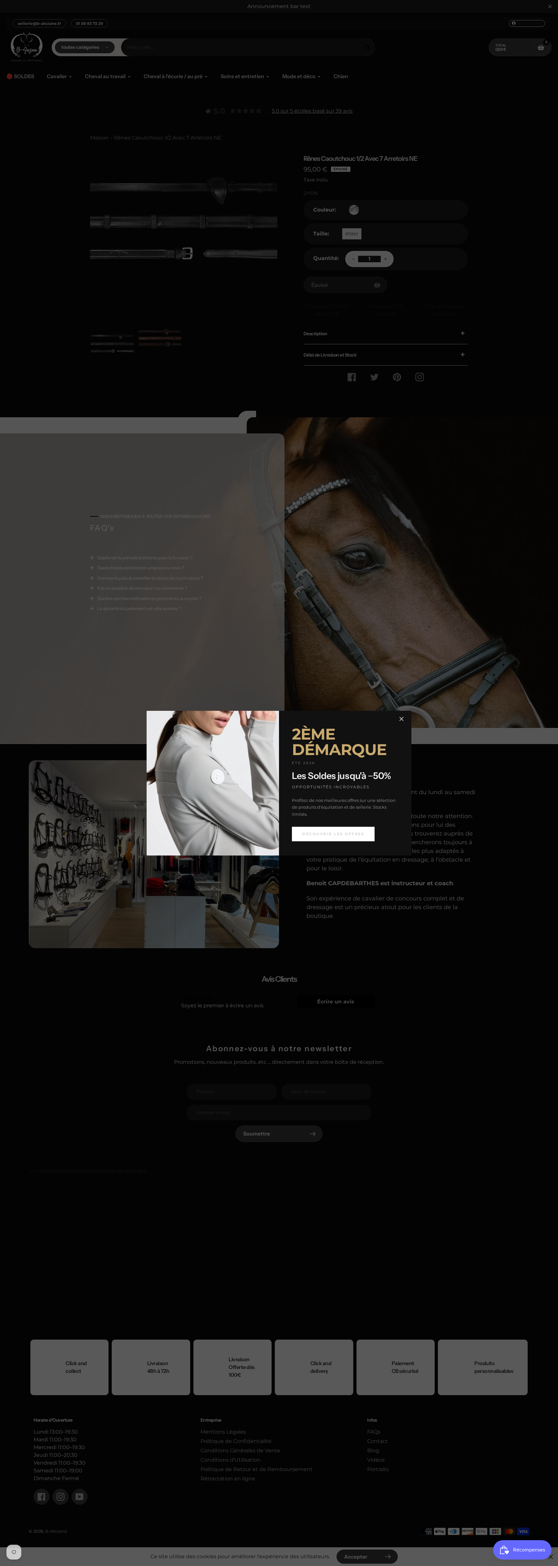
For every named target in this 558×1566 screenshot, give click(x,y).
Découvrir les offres (333, 834)
